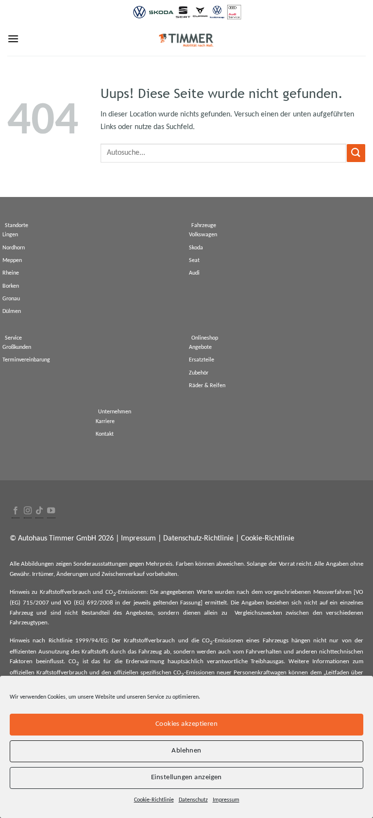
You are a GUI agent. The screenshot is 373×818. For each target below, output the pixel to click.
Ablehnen (186, 750)
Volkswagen (203, 235)
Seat (194, 260)
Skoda (196, 248)
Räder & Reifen (207, 386)
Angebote (200, 347)
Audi (194, 273)
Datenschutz (193, 800)
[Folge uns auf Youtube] (51, 511)
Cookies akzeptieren (186, 724)
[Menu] (13, 39)
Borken (10, 286)
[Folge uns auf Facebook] (15, 511)
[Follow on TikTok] (39, 511)
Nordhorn (13, 248)
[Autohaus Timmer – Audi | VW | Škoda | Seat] (186, 40)
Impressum (226, 800)
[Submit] (356, 153)
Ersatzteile (201, 360)
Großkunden (16, 347)
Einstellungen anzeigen (186, 777)
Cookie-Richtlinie (154, 800)
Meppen (12, 260)
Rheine (10, 273)
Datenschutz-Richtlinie (198, 538)
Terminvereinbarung (26, 360)
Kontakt (105, 434)
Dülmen (11, 311)
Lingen (10, 235)
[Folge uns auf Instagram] (28, 511)
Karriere (105, 422)
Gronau (11, 299)
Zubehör (198, 373)
